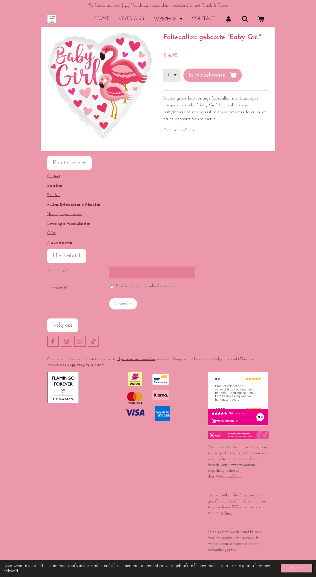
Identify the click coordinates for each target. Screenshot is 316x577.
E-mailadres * (57, 271)
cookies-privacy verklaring (81, 365)
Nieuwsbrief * (57, 288)
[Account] (228, 19)
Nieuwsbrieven (59, 243)
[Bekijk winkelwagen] (261, 19)
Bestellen (55, 186)
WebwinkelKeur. (228, 476)
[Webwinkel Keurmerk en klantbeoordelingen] (238, 438)
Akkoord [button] (297, 568)
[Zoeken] (244, 19)
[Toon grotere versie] (63, 387)
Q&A (51, 233)
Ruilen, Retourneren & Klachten (73, 205)
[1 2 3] (172, 75)
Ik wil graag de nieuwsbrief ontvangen (146, 286)
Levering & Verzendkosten (69, 224)
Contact (53, 176)
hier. (228, 513)
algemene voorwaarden (136, 359)
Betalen (53, 195)
